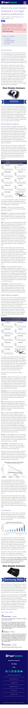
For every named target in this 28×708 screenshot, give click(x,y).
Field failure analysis (9, 42)
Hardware (6, 612)
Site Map (14, 664)
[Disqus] (14, 631)
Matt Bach (18, 17)
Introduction (8, 38)
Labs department (7, 57)
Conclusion (7, 43)
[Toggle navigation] (27, 2)
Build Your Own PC (14, 660)
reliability (11, 612)
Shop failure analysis (10, 40)
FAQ (14, 667)
